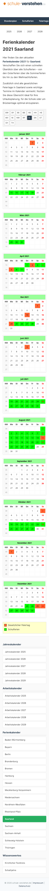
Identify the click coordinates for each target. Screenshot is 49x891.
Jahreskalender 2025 (15, 651)
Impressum (38, 883)
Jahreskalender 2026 (15, 659)
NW (18, 118)
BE (18, 113)
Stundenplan (10, 21)
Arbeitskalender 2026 (15, 703)
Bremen (9, 768)
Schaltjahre (10, 870)
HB (29, 113)
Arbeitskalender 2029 (15, 724)
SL (29, 118)
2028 (40, 31)
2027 (29, 31)
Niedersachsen (12, 797)
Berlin (8, 754)
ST (40, 118)
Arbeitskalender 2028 (15, 717)
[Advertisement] (26, 11)
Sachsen (9, 826)
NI (12, 118)
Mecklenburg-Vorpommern (18, 790)
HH (35, 113)
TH (12, 123)
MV (6, 118)
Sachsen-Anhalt (13, 833)
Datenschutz (24, 886)
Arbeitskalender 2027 (15, 710)
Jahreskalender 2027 (15, 666)
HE (41, 113)
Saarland (9, 819)
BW (6, 113)
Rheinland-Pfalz (13, 811)
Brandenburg (11, 761)
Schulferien (28, 21)
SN (35, 118)
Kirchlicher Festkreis (15, 863)
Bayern (8, 747)
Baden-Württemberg (15, 740)
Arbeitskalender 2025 (15, 695)
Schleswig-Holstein (14, 840)
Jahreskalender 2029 (15, 680)
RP (24, 118)
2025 (9, 31)
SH (6, 123)
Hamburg (9, 776)
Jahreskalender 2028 (15, 673)
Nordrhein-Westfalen (15, 804)
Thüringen (10, 847)
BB (24, 113)
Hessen (8, 783)
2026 (19, 31)
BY (13, 113)
